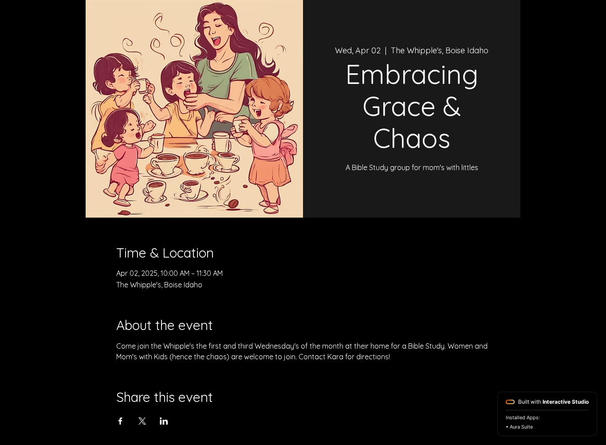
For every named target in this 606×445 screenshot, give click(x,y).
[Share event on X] (142, 421)
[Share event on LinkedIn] (164, 421)
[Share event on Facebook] (120, 421)
